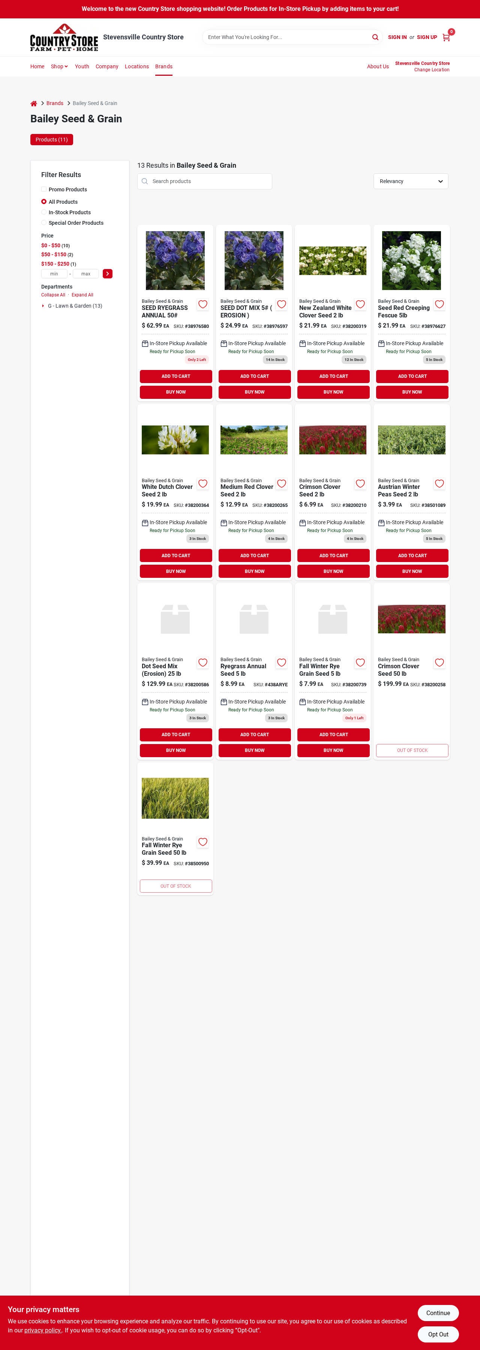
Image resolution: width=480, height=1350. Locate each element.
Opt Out (438, 1334)
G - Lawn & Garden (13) (75, 306)
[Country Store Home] (64, 37)
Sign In (397, 37)
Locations (137, 66)
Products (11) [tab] (52, 140)
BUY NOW (176, 392)
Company (107, 66)
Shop (57, 66)
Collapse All (53, 295)
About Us (378, 66)
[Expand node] (43, 305)
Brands (163, 66)
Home (37, 66)
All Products (63, 202)
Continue (438, 1313)
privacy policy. (43, 1330)
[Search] (375, 36)
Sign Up (427, 37)
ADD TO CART (176, 376)
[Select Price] (107, 273)
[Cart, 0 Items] (446, 37)
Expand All (82, 295)
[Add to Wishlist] (203, 304)
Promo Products (68, 189)
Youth (82, 66)
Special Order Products (76, 223)
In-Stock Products (70, 212)
